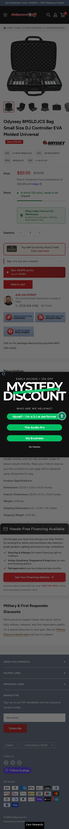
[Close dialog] (3, 374)
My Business (35, 438)
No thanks (34, 446)
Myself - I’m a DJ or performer (34, 416)
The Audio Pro (34, 427)
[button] (62, 416)
